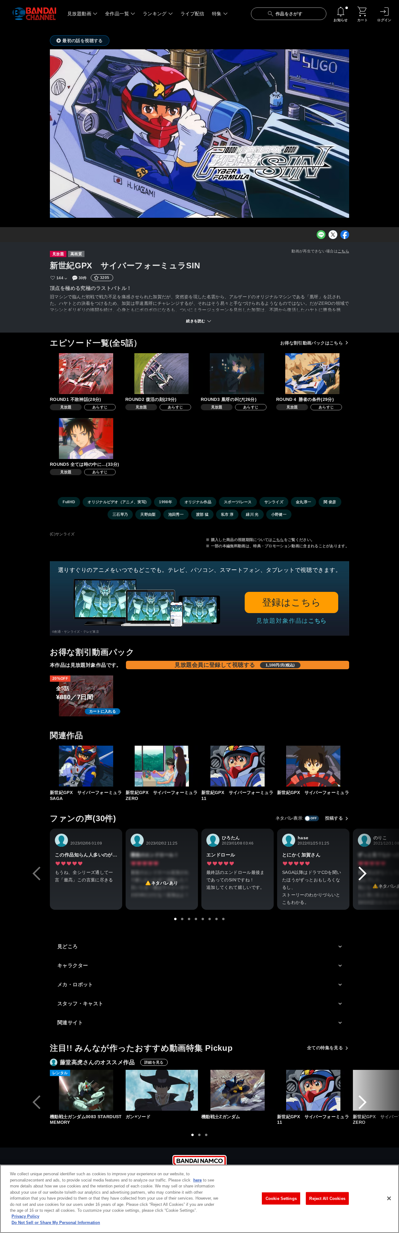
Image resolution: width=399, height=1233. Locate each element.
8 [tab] (223, 919)
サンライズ (274, 502)
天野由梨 (148, 514)
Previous (36, 873)
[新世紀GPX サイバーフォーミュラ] (313, 766)
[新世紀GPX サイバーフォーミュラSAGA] (86, 766)
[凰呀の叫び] (237, 373)
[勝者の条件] (312, 373)
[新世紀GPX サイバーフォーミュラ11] (237, 766)
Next (362, 873)
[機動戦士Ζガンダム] (237, 1090)
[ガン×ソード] (162, 1090)
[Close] (389, 1198)
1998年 (165, 502)
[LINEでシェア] (321, 234)
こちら (343, 251)
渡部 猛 (202, 514)
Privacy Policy (25, 1216)
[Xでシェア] (333, 234)
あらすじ (100, 407)
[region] (199, 1199)
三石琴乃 (120, 514)
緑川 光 (252, 514)
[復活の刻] (161, 373)
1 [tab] (175, 919)
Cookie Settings (281, 1198)
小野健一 (278, 514)
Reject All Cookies (327, 1198)
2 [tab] (182, 919)
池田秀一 (176, 514)
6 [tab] (210, 919)
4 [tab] (196, 919)
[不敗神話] (86, 373)
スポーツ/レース (238, 502)
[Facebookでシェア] (344, 234)
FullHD (69, 502)
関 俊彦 (330, 502)
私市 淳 (227, 514)
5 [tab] (203, 919)
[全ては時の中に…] (86, 438)
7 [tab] (217, 919)
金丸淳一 (303, 502)
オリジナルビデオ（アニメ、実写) (117, 502)
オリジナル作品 (198, 502)
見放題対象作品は (291, 620)
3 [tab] (189, 919)
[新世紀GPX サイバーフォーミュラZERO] (162, 766)
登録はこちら (291, 602)
